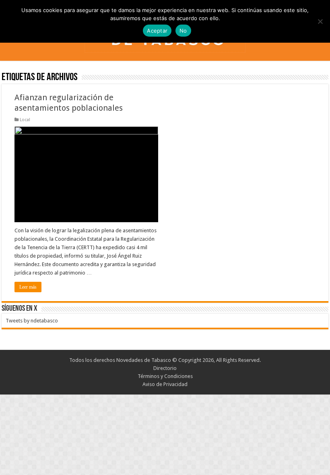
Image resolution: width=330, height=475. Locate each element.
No (183, 30)
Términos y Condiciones (165, 376)
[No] (320, 21)
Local (25, 119)
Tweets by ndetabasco (32, 321)
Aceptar (157, 30)
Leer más (28, 287)
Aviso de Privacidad (165, 384)
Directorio (165, 368)
